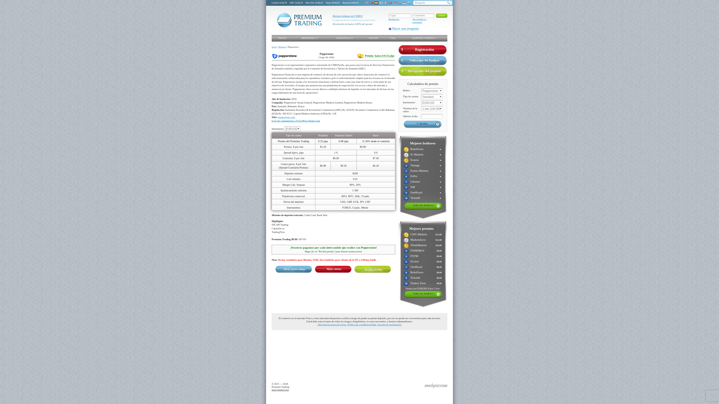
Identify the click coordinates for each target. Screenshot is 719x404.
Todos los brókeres (423, 205)
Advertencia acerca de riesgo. (332, 324)
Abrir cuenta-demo (294, 269)
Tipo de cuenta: (411, 96)
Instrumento (285, 128)
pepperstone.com (286, 117)
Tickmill (415, 197)
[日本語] (381, 3)
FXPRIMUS (417, 250)
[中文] (371, 3)
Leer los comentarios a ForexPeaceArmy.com (296, 121)
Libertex (415, 181)
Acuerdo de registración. (389, 324)
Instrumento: (409, 102)
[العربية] (399, 3)
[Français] (385, 3)
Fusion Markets (419, 170)
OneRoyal (416, 192)
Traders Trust (418, 283)
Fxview (414, 261)
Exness (414, 159)
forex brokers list (280, 389)
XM (412, 187)
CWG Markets (418, 234)
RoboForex (417, 149)
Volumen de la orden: (410, 110)
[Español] (376, 3)
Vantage (415, 165)
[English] (366, 3)
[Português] (390, 3)
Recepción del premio (421, 70)
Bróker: (407, 90)
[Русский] (409, 3)
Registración (394, 19)
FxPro (413, 176)
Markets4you (418, 239)
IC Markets (416, 154)
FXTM (414, 256)
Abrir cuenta (334, 269)
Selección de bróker (420, 60)
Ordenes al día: (410, 116)
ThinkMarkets (418, 245)
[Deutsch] (395, 3)
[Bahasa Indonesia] (404, 3)
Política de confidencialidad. (362, 324)
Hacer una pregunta (405, 28)
